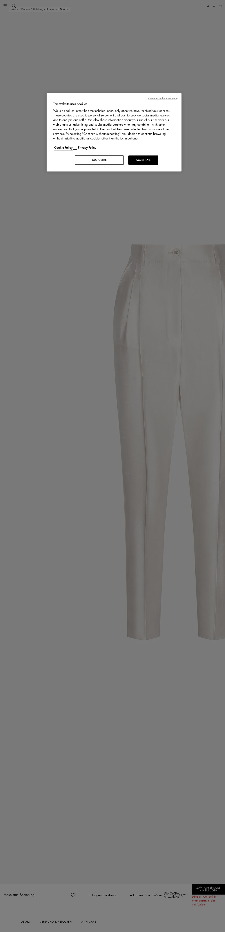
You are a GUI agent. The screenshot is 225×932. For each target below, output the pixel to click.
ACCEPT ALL (143, 160)
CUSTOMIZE (99, 160)
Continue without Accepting (163, 98)
